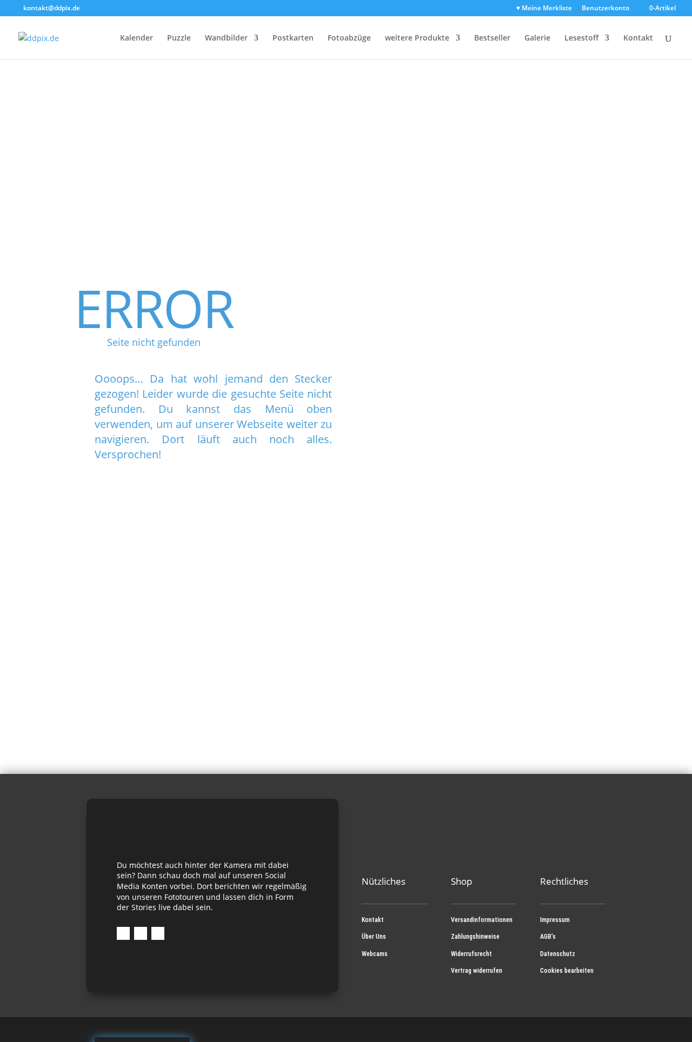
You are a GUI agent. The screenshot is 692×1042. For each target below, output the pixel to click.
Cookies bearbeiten (567, 970)
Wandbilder (226, 38)
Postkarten (293, 38)
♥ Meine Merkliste (544, 8)
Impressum (555, 920)
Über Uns (374, 936)
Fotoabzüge (349, 38)
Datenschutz (557, 954)
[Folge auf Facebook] (123, 933)
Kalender (136, 38)
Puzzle (179, 38)
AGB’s (548, 936)
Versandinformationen (482, 920)
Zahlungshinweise (475, 936)
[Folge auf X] (157, 933)
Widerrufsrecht (471, 954)
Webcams (375, 954)
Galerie (537, 38)
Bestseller (492, 38)
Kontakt (638, 38)
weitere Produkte (417, 38)
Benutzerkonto (605, 8)
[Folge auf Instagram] (140, 933)
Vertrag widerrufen (476, 970)
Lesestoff (581, 38)
